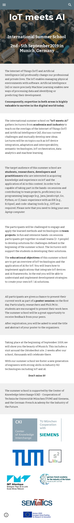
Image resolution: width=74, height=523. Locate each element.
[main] (37, 32)
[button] (4, 4)
